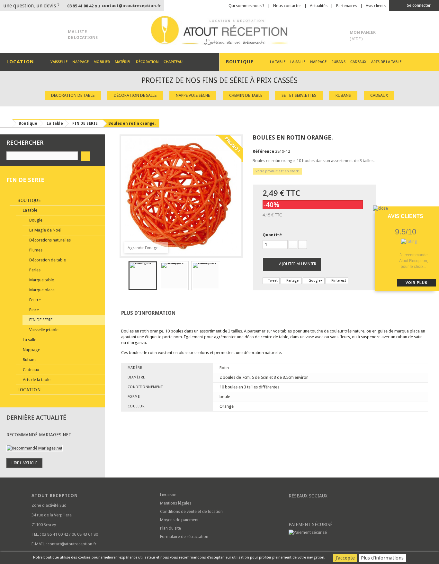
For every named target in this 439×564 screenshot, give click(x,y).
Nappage (80, 61)
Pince (33, 309)
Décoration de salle (135, 95)
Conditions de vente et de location (191, 511)
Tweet (272, 280)
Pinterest (338, 280)
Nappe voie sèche (193, 95)
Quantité (272, 234)
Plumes (35, 250)
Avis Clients (405, 216)
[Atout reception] (219, 30)
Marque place (41, 289)
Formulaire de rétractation (184, 536)
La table (277, 61)
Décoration (147, 61)
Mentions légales (175, 503)
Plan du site (170, 528)
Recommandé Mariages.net (38, 434)
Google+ (315, 280)
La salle (297, 61)
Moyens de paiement (179, 519)
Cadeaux (358, 61)
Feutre (34, 299)
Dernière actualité (36, 417)
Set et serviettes (299, 95)
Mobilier (102, 61)
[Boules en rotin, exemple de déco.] (174, 275)
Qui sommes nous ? (246, 5)
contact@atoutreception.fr (131, 5)
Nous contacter (287, 5)
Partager (292, 280)
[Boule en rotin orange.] (143, 275)
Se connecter (418, 5)
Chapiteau (173, 61)
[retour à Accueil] (6, 123)
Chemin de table (245, 95)
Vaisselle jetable (43, 329)
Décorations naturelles (49, 240)
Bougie (35, 220)
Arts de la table (386, 61)
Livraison (168, 494)
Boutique (28, 200)
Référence (263, 151)
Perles (34, 270)
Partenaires (346, 5)
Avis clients (376, 5)
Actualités (318, 5)
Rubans (338, 61)
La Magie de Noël (44, 230)
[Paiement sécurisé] (348, 532)
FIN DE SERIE (40, 319)
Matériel (123, 61)
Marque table (41, 279)
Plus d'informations (382, 558)
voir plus (416, 283)
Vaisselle (58, 61)
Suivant (226, 276)
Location (28, 389)
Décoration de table (72, 95)
